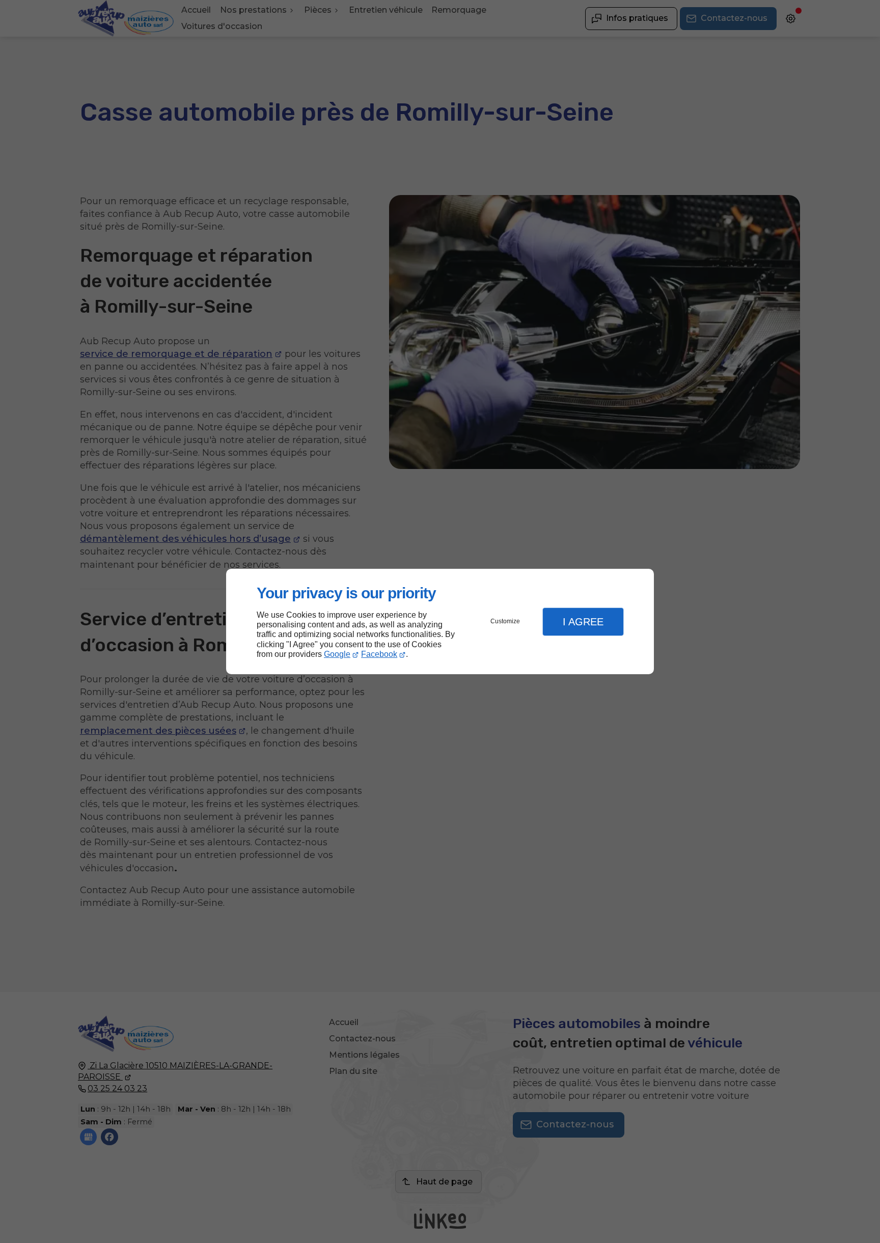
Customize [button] (505, 621)
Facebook (379, 654)
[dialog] (440, 621)
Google (337, 654)
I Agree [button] (583, 621)
